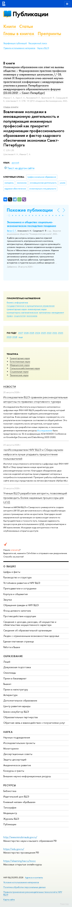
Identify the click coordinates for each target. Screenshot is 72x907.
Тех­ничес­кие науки (19, 375)
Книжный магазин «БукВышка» (19, 802)
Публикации (30, 14)
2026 (26, 332)
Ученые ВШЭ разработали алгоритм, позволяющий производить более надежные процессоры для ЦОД (35, 497)
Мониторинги (11, 748)
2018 (14, 337)
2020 (60, 332)
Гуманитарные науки (20, 358)
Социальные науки (19, 371)
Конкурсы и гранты (13, 770)
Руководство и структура (17, 577)
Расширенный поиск (37, 43)
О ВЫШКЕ (9, 566)
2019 (9, 337)
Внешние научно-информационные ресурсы (27, 776)
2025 (31, 332)
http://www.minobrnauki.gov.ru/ (20, 837)
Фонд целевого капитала (17, 610)
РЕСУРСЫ (9, 785)
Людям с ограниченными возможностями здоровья (31, 636)
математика (45, 312)
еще (21, 337)
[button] (9, 215)
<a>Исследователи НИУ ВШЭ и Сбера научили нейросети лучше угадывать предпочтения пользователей (33, 454)
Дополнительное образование (20, 700)
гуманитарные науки (17, 309)
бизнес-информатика (17, 302)
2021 (54, 332)
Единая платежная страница (18, 641)
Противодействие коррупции (19, 616)
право (10, 315)
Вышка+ (7, 684)
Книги (9, 26)
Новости (9, 386)
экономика (31, 315)
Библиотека (9, 791)
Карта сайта (9, 899)
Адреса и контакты (34, 877)
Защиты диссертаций (14, 759)
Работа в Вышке (11, 647)
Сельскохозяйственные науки (25, 368)
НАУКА (8, 732)
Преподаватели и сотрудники (19, 588)
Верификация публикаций (15, 43)
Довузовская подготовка (17, 667)
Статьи (26, 26)
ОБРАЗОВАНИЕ (13, 656)
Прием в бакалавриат (15, 678)
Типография (9, 807)
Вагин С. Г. (11, 231)
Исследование (44, 430)
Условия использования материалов (21, 882)
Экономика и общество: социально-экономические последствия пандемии (31, 224)
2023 (43, 332)
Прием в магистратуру (15, 689)
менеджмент (57, 312)
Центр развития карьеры (16, 706)
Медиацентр (10, 813)
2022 (49, 332)
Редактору (64, 904)
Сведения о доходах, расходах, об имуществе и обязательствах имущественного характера (29, 623)
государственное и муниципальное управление (31, 305)
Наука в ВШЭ (43, 48)
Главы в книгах (18, 33)
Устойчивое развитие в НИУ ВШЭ (21, 582)
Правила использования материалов (19, 48)
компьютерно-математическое (22, 312)
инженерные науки (37, 309)
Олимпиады (9, 672)
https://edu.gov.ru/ (13, 849)
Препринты (49, 33)
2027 (20, 332)
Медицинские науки (20, 364)
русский (15, 162)
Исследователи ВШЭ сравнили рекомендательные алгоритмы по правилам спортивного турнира (35, 399)
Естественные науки (20, 361)
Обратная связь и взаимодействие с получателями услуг (34, 722)
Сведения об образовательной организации (27, 630)
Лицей (6, 661)
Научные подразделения (16, 737)
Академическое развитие (17, 765)
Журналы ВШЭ (11, 818)
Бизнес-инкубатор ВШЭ (16, 711)
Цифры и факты (11, 571)
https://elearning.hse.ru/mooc (19, 861)
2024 (37, 332)
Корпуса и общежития (15, 594)
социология (20, 315)
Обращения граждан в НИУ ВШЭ (21, 605)
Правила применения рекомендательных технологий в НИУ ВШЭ (32, 893)
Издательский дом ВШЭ (16, 796)
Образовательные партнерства (20, 717)
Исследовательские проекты (19, 743)
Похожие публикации (30, 210)
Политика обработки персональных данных (24, 887)
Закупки (7, 599)
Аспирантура (10, 695)
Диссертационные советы (17, 754)
